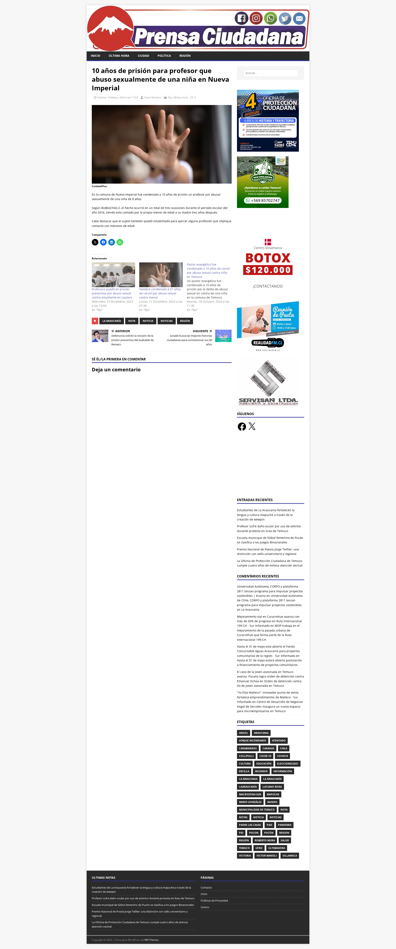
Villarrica (290, 855)
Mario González (250, 802)
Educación (263, 763)
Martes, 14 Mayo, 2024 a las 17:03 (118, 97)
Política (164, 56)
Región (185, 56)
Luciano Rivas (272, 786)
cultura (245, 763)
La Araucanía (112, 321)
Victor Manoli (267, 855)
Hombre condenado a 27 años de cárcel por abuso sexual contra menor (160, 293)
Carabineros (248, 748)
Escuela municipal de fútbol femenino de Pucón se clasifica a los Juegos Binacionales (143, 905)
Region (284, 833)
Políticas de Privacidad (214, 900)
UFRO (259, 848)
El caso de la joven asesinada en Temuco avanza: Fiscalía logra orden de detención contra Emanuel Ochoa (270, 676)
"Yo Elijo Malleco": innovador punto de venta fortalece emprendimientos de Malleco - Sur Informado (267, 697)
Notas (243, 817)
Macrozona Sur (250, 794)
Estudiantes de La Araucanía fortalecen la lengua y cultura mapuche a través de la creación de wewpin (266, 514)
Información (282, 771)
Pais (269, 825)
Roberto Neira (265, 840)
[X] (252, 427)
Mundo (272, 802)
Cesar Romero (152, 97)
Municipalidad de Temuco (257, 809)
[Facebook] (242, 427)
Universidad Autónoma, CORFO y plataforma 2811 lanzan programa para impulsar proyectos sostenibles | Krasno (270, 591)
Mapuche (273, 794)
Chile (283, 748)
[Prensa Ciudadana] (198, 49)
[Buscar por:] (270, 73)
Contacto (206, 887)
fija (170, 97)
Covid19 (282, 756)
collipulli (246, 756)
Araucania (261, 733)
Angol (243, 733)
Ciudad (143, 56)
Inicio (95, 56)
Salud (285, 840)
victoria (245, 855)
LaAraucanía (248, 786)
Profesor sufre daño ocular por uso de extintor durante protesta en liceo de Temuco (143, 898)
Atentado (279, 740)
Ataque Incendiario (252, 740)
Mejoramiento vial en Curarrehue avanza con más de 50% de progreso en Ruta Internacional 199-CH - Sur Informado (269, 621)
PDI (241, 833)
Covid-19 (265, 756)
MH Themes (152, 940)
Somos (205, 907)
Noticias (167, 321)
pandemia (284, 825)
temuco (244, 848)
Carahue (268, 748)
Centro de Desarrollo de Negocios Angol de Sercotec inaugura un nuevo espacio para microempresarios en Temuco (270, 706)
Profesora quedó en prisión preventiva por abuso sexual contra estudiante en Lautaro (112, 293)
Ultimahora (276, 848)
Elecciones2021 (287, 763)
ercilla (244, 771)
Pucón (268, 833)
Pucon (253, 833)
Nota (131, 321)
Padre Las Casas (250, 825)
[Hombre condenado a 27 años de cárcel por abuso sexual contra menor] (161, 274)
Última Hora (119, 56)
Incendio (261, 771)
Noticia (148, 321)
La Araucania (248, 779)
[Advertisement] (270, 467)
